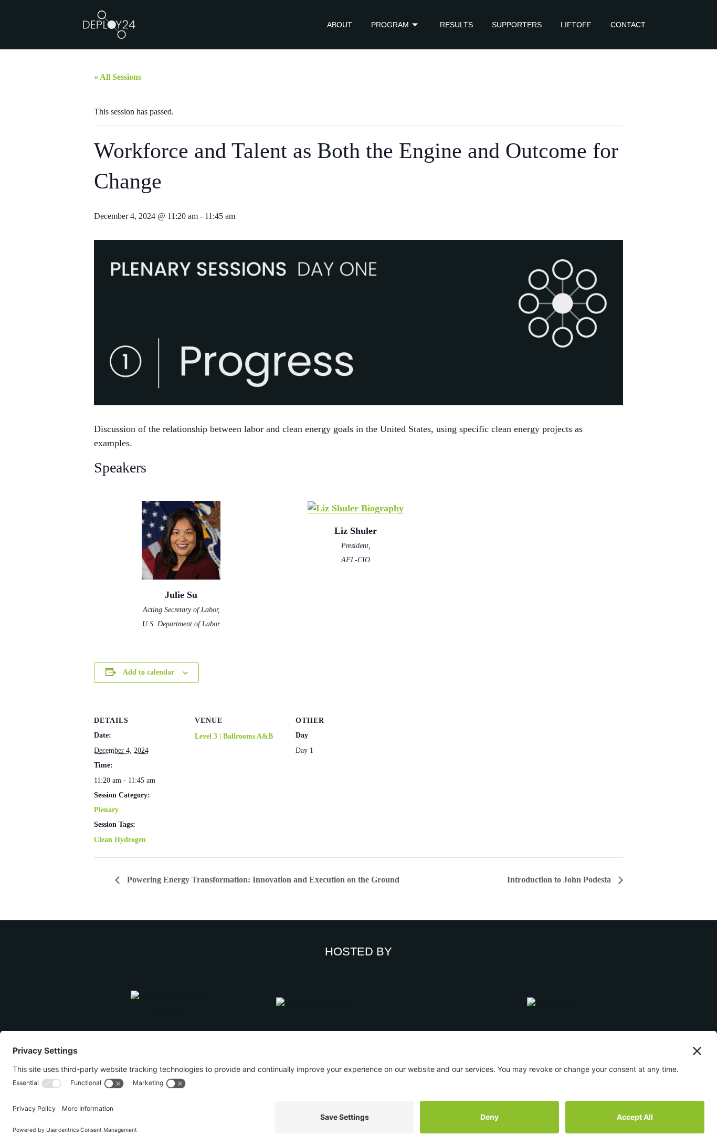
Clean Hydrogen (120, 840)
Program (390, 24)
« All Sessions (117, 76)
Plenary (106, 810)
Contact (628, 24)
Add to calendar (148, 672)
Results (456, 24)
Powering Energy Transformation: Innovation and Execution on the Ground (262, 879)
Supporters (517, 24)
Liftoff (576, 24)
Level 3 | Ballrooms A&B (234, 736)
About (339, 24)
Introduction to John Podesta (560, 879)
